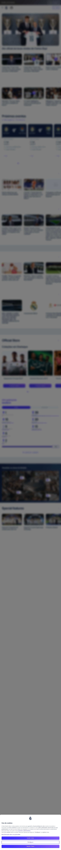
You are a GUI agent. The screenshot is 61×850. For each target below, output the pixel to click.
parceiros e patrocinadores (24, 830)
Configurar (30, 842)
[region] (30, 832)
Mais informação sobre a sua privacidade (11, 834)
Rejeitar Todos (30, 846)
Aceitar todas (30, 838)
